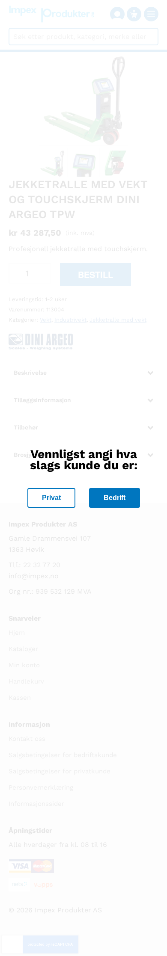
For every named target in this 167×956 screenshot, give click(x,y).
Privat (51, 497)
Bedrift (114, 497)
